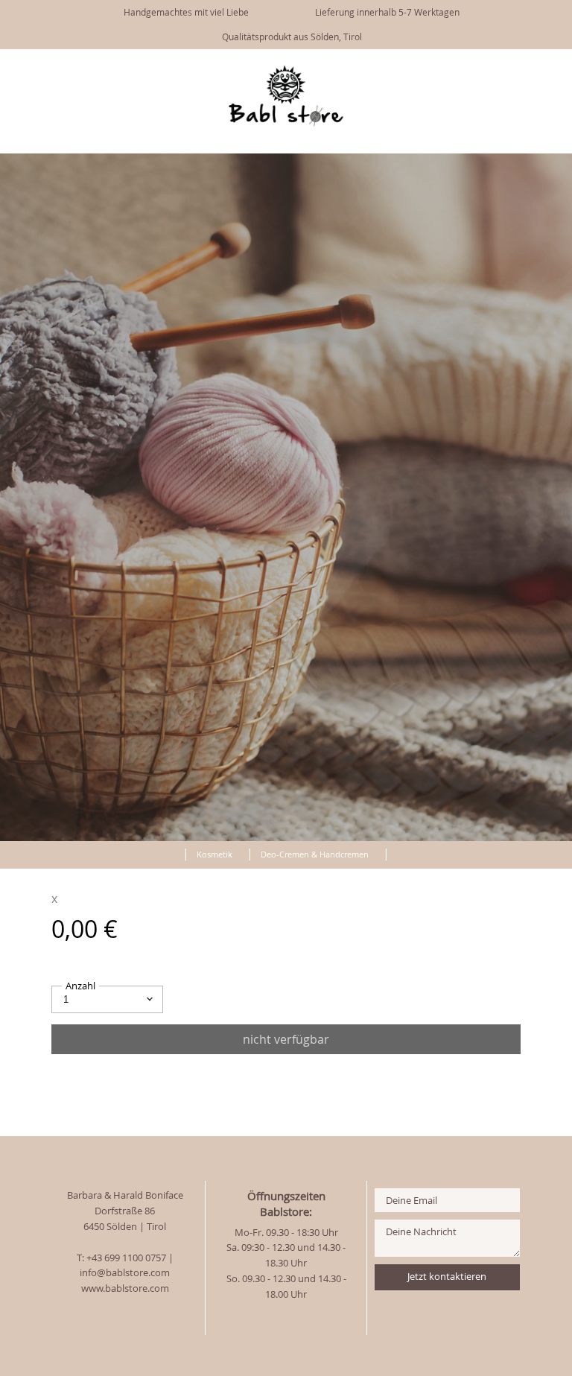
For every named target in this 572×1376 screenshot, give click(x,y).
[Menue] (502, 69)
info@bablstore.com (125, 1272)
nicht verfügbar (286, 1039)
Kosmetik (214, 854)
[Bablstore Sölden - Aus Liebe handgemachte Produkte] (286, 123)
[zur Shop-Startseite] (168, 851)
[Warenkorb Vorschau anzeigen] (549, 68)
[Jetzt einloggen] (527, 68)
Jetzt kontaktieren (446, 1276)
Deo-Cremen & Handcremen (315, 854)
